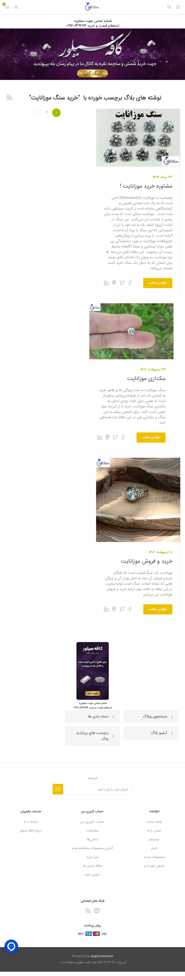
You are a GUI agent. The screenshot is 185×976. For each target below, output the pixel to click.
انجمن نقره (92, 874)
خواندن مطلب (158, 282)
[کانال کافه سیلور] (92, 54)
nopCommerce (102, 956)
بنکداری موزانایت (146, 378)
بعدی (37, 112)
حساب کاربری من (92, 821)
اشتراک (58, 789)
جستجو (154, 839)
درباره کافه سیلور (31, 830)
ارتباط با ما (31, 821)
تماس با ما (154, 830)
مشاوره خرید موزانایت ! (146, 186)
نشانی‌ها (92, 839)
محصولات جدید (154, 857)
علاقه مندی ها (92, 866)
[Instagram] (96, 910)
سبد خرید (92, 857)
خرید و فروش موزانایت (146, 561)
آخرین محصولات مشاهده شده (92, 848)
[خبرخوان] (88, 910)
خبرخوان (9, 97)
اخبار (154, 848)
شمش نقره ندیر (154, 866)
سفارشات (92, 830)
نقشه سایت (154, 821)
